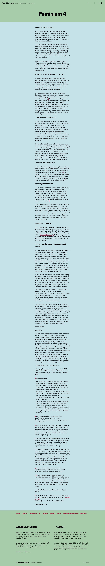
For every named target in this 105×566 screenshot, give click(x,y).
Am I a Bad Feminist (46, 235)
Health (59, 513)
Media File (83, 513)
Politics (45, 513)
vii (35, 468)
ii (35, 378)
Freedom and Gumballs (71, 513)
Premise (24, 513)
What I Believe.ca (8, 3)
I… (40, 513)
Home (18, 513)
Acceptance (33, 513)
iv (35, 425)
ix (35, 495)
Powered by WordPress (36, 562)
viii (36, 475)
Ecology (52, 513)
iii (35, 416)
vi (35, 449)
